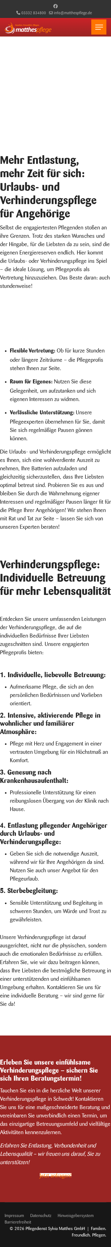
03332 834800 (33, 12)
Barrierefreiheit (18, 1221)
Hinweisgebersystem (76, 1215)
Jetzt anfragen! (56, 1174)
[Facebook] (55, 5)
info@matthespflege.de (73, 12)
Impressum (14, 1215)
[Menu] (98, 27)
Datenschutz (40, 1215)
